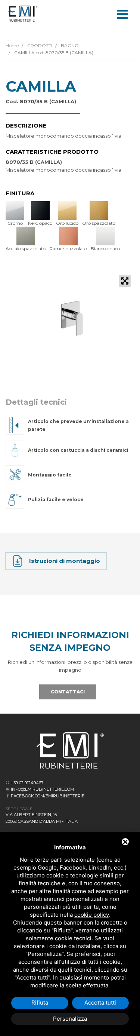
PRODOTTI (39, 45)
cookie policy (91, 914)
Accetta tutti (100, 1002)
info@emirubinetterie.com (42, 789)
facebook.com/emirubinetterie (47, 796)
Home (12, 45)
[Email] (8, 789)
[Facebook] (8, 796)
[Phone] (8, 783)
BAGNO (69, 45)
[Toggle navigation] (122, 13)
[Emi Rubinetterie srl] (22, 14)
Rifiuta (39, 1002)
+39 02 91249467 (27, 782)
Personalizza (70, 1018)
